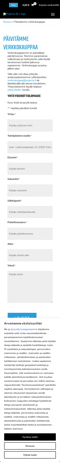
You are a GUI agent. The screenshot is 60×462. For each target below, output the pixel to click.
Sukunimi (14, 178)
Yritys (12, 114)
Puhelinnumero (17, 222)
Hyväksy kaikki (30, 437)
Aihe (11, 243)
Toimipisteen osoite (20, 135)
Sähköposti (15, 200)
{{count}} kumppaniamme (24, 329)
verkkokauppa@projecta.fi (22, 80)
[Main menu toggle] (53, 14)
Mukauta (30, 446)
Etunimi (13, 157)
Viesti (12, 265)
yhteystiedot (14, 90)
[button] (13, 5)
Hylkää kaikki (30, 455)
